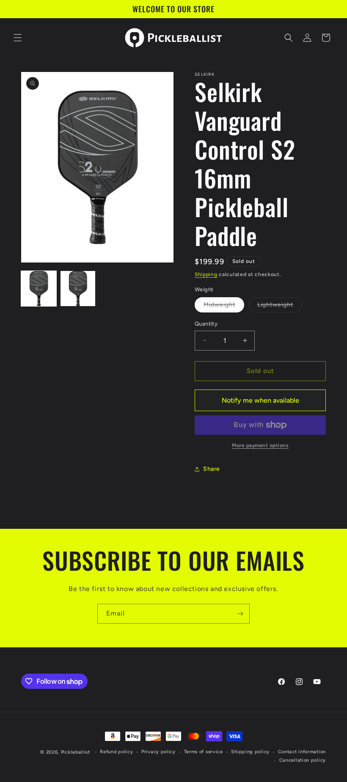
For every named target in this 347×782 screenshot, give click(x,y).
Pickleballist (75, 752)
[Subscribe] (240, 614)
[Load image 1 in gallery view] (38, 288)
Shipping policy (250, 751)
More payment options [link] (260, 445)
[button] (17, 37)
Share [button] (211, 469)
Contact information (302, 751)
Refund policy (116, 751)
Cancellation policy (302, 760)
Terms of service (203, 751)
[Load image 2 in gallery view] (78, 288)
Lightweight (279, 306)
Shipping (206, 274)
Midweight (224, 306)
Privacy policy (158, 751)
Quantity (206, 324)
